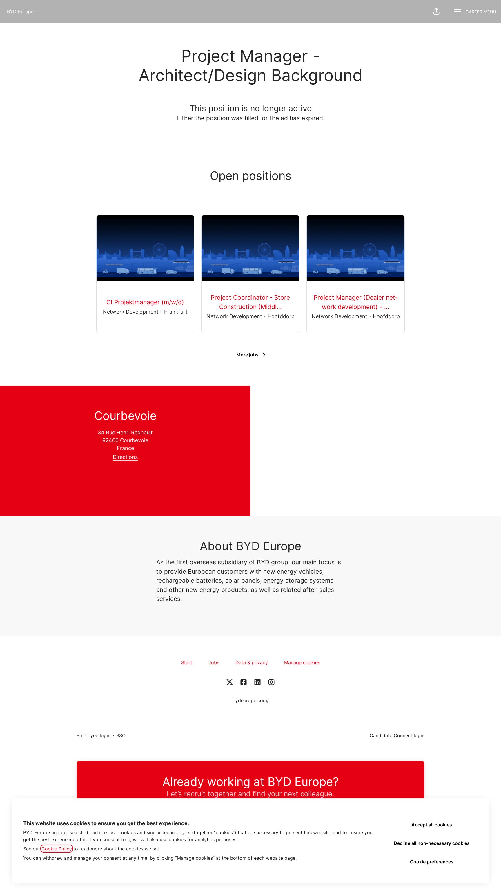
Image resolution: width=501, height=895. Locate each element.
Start (186, 662)
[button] (436, 11)
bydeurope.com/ (251, 700)
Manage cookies (302, 662)
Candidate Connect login (397, 735)
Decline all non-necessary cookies (432, 843)
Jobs (213, 662)
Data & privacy (251, 662)
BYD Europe (20, 11)
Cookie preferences (431, 862)
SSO (121, 735)
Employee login (93, 735)
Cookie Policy (56, 849)
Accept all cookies (431, 825)
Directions (125, 457)
